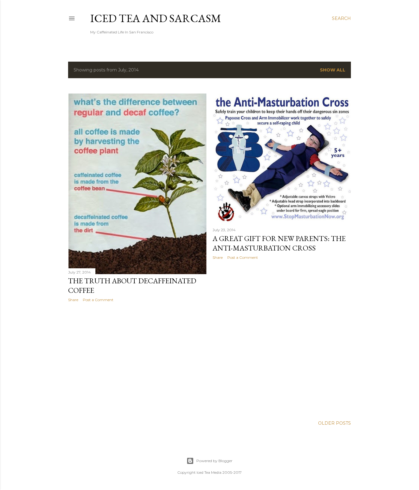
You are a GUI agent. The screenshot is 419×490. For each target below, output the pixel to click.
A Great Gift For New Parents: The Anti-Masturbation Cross (279, 243)
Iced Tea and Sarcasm (155, 18)
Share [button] (73, 299)
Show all (332, 70)
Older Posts (334, 423)
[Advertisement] (137, 360)
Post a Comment (98, 299)
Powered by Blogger (214, 460)
